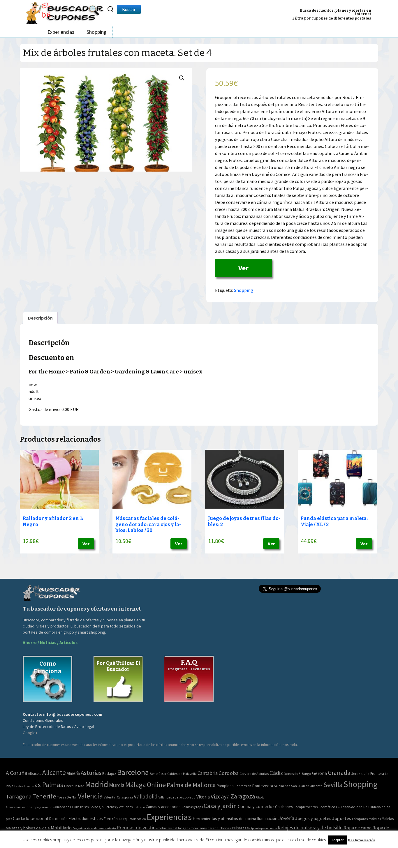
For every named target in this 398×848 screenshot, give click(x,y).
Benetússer (158, 773)
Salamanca (282, 786)
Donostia (291, 773)
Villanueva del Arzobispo (177, 797)
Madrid (96, 784)
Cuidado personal (30, 818)
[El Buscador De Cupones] (65, 12)
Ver (243, 267)
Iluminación (267, 818)
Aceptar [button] (338, 840)
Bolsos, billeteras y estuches (111, 807)
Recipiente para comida (262, 828)
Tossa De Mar (67, 797)
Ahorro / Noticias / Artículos (50, 642)
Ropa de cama (357, 828)
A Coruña (16, 772)
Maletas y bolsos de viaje (28, 828)
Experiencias (60, 32)
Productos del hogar (172, 828)
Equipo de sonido (134, 819)
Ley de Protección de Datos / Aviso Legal (58, 726)
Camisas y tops (192, 807)
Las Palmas (47, 784)
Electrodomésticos (85, 818)
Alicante (54, 772)
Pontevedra (262, 785)
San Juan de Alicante (307, 786)
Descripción (40, 318)
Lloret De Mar (74, 786)
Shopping (97, 32)
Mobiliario (61, 828)
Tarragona (18, 796)
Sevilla (333, 784)
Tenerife (44, 796)
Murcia (116, 785)
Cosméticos (327, 807)
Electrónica (113, 818)
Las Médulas (22, 786)
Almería (73, 773)
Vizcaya (220, 796)
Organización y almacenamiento (94, 828)
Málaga (135, 784)
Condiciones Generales (43, 720)
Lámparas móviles (366, 819)
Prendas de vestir (136, 827)
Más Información (361, 840)
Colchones (284, 806)
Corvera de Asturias (254, 773)
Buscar (128, 9)
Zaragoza (242, 796)
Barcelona (133, 772)
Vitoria (203, 797)
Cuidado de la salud (352, 807)
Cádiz (276, 773)
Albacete (34, 773)
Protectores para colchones (210, 828)
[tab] (40, 318)
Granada (339, 773)
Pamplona (225, 785)
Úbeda (260, 797)
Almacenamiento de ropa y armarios (30, 807)
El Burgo (305, 773)
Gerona (319, 773)
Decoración (58, 818)
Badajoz (109, 773)
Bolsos (84, 807)
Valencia (90, 796)
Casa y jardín (220, 806)
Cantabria (208, 773)
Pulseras (239, 828)
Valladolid (146, 796)
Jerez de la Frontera (367, 773)
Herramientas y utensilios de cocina (224, 818)
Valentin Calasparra (118, 797)
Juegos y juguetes (313, 818)
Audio (75, 807)
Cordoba (229, 773)
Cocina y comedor (256, 806)
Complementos (305, 806)
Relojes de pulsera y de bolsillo (310, 827)
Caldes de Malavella (182, 773)
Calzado (139, 807)
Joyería (286, 818)
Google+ (30, 732)
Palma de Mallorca (191, 785)
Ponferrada (243, 786)
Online (156, 784)
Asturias (91, 773)
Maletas (388, 818)
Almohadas (62, 807)
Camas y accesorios (163, 806)
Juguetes (341, 818)
